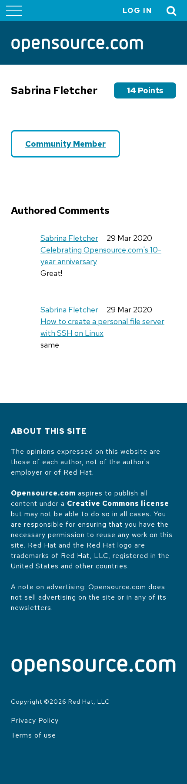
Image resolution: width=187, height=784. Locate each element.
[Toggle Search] (172, 10)
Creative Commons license (118, 503)
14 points (145, 90)
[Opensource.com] (77, 46)
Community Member (65, 144)
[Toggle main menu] (14, 10)
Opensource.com (43, 493)
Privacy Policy (35, 720)
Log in (137, 10)
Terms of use (33, 735)
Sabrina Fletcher (69, 238)
